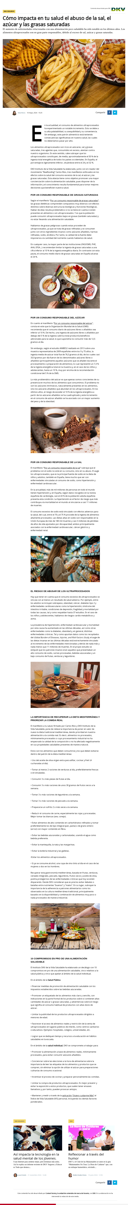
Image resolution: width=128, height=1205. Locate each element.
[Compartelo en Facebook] (109, 112)
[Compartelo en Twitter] (114, 112)
